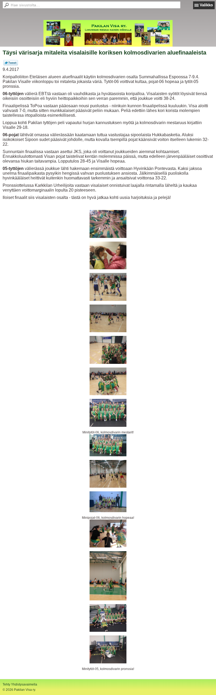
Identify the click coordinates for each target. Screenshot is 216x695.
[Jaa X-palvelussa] (10, 64)
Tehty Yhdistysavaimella (20, 684)
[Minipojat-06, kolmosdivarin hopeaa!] (108, 501)
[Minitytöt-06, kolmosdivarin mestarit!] (108, 413)
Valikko (206, 5)
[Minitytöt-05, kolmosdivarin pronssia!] (108, 649)
